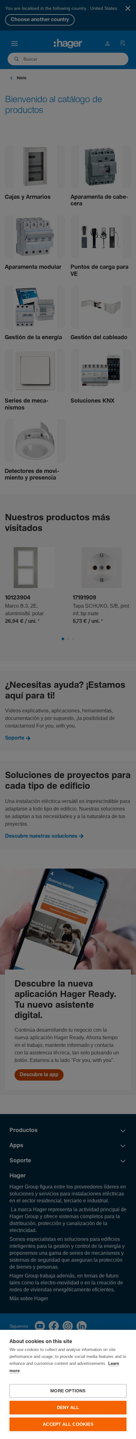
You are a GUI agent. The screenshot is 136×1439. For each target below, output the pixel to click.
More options (67, 1391)
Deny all (68, 1407)
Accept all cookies (68, 1424)
